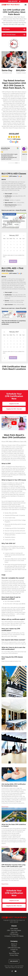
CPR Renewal (14, 934)
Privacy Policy (14, 955)
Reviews (14, 946)
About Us (14, 944)
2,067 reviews (17, 139)
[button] (12, 176)
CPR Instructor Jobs (14, 947)
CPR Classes (6, 29)
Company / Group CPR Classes (14, 936)
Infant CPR (14, 932)
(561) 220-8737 (12, 1)
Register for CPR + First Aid (14, 409)
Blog (14, 951)
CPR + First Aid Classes (9, 34)
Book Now (13, 261)
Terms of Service (14, 953)
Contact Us (14, 949)
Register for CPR (14, 403)
